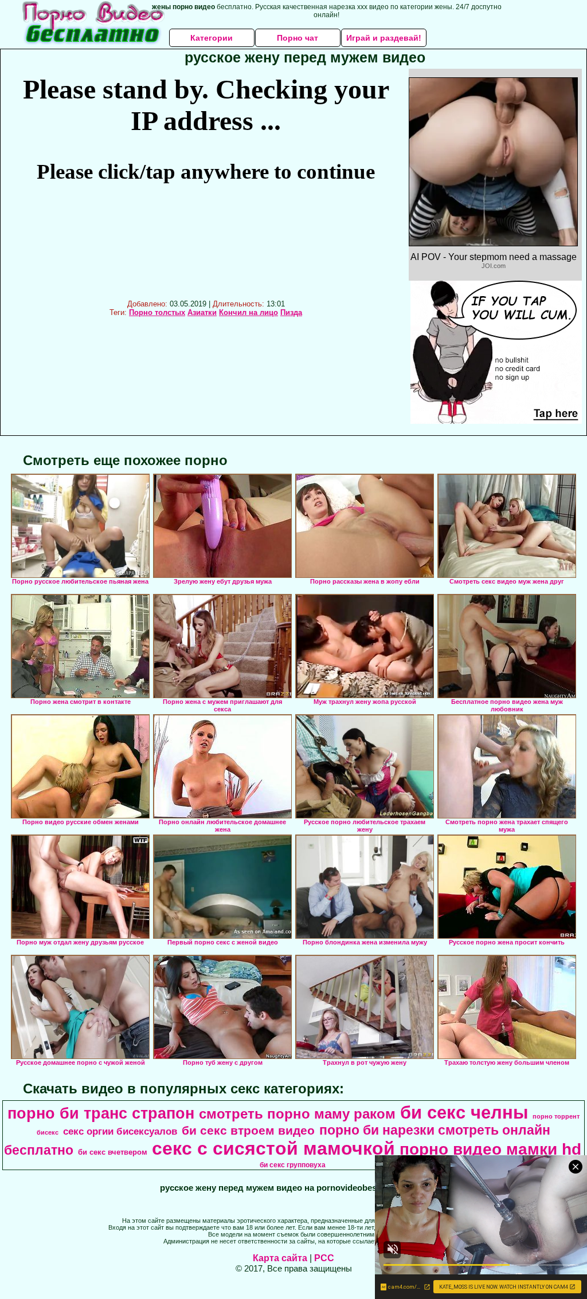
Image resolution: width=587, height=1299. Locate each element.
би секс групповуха (293, 1165)
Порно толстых (157, 312)
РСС (324, 1258)
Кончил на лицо (248, 312)
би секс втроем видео (248, 1130)
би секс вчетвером (112, 1152)
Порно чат (297, 37)
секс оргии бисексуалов (120, 1131)
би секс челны (464, 1112)
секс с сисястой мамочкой (273, 1148)
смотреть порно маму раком (297, 1113)
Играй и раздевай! (383, 37)
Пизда (291, 312)
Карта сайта (280, 1258)
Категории (211, 37)
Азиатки (202, 312)
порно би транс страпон (100, 1113)
